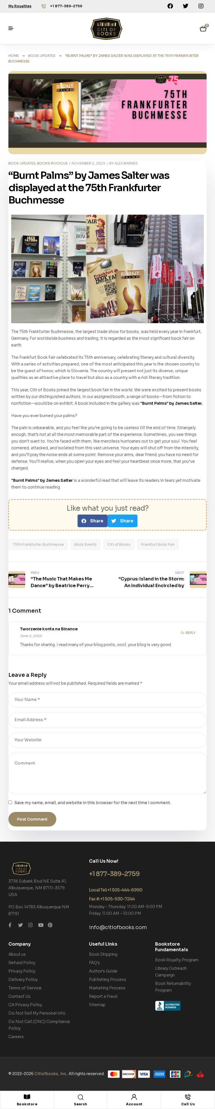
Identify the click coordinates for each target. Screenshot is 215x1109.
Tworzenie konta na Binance (49, 628)
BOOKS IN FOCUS (52, 163)
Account (134, 1104)
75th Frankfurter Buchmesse (38, 544)
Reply (190, 633)
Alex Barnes (126, 163)
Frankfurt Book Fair (158, 544)
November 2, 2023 (88, 163)
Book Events (85, 544)
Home (13, 56)
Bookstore (27, 1104)
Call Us (188, 1104)
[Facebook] (170, 6)
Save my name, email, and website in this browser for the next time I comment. (92, 802)
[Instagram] (201, 6)
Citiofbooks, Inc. (50, 1073)
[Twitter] (185, 6)
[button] (93, 521)
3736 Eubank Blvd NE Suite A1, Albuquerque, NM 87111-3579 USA (37, 888)
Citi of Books (118, 544)
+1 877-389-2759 (66, 6)
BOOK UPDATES (41, 56)
